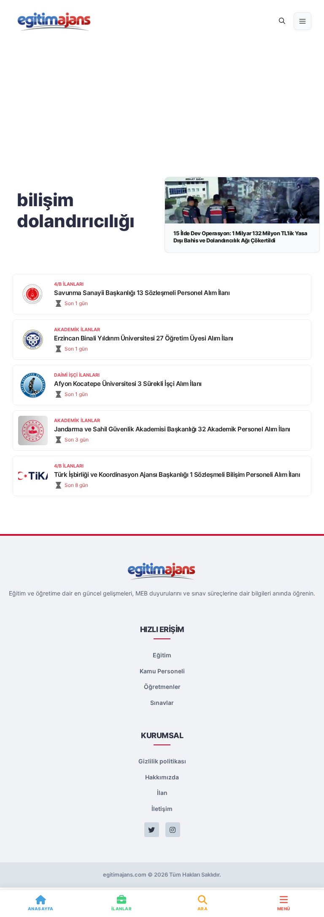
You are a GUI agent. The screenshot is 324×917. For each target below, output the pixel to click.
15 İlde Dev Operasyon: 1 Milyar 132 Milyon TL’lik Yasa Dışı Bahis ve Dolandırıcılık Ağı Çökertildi (240, 237)
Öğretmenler (162, 686)
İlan (162, 792)
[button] (282, 21)
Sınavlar (162, 702)
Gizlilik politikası (162, 761)
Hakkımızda (162, 777)
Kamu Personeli (162, 671)
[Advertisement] (162, 105)
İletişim (162, 808)
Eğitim (162, 655)
